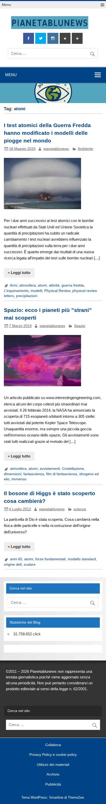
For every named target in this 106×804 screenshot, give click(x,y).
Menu (6, 5)
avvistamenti (50, 469)
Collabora (53, 745)
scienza (80, 509)
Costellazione (73, 469)
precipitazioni (26, 296)
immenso (19, 479)
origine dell (13, 564)
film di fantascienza (61, 474)
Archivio (53, 774)
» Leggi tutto (19, 272)
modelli (36, 291)
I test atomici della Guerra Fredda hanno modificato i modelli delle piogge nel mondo (47, 133)
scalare (30, 564)
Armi (13, 285)
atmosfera (27, 285)
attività (54, 285)
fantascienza (33, 474)
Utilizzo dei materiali (53, 765)
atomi (42, 285)
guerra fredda (72, 285)
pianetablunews (56, 149)
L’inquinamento (16, 291)
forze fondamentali (50, 559)
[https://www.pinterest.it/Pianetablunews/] (65, 38)
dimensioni (12, 474)
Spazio (79, 326)
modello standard (82, 559)
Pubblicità (53, 784)
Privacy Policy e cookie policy (53, 755)
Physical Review (57, 291)
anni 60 (16, 559)
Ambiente (85, 149)
